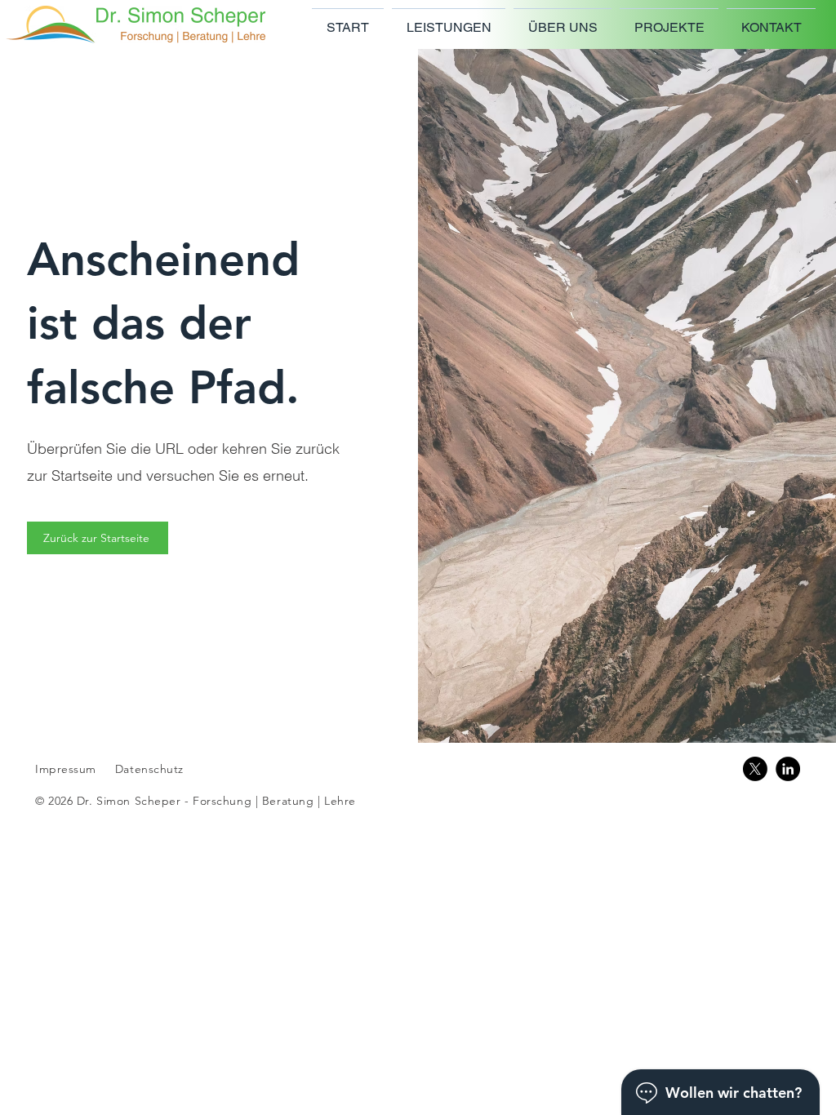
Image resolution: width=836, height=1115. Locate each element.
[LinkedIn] (788, 769)
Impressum (65, 769)
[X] (755, 769)
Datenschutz (149, 769)
